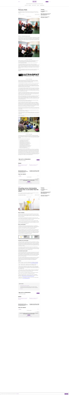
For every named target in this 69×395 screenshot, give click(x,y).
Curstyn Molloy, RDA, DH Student (24, 285)
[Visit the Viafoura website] (38, 178)
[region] (28, 177)
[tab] (19, 175)
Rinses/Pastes (19, 186)
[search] (19, 1)
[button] (18, 1)
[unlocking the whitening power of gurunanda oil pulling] (32, 237)
